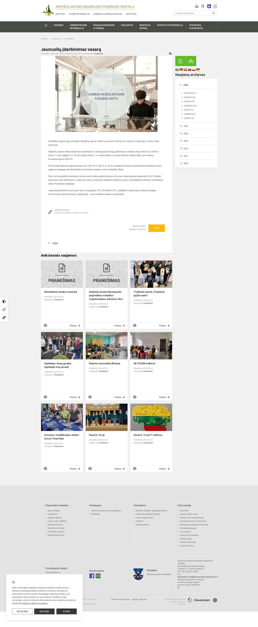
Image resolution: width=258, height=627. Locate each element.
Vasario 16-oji (97, 435)
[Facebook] (91, 575)
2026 (185, 85)
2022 (185, 148)
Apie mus (60, 14)
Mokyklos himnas (55, 525)
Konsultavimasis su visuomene (193, 521)
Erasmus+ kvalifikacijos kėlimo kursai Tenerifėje (61, 437)
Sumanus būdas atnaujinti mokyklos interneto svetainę (175, 601)
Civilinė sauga (186, 539)
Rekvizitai (131, 14)
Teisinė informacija (79, 14)
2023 (185, 141)
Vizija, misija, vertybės (57, 521)
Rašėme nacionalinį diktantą (104, 363)
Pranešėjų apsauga (188, 528)
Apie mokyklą (53, 511)
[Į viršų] (215, 600)
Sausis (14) (189, 118)
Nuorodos (184, 511)
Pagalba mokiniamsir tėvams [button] (104, 27)
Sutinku (66, 611)
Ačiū (156, 228)
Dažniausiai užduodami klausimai (194, 525)
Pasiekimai (52, 514)
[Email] (98, 575)
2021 (185, 156)
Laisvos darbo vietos (189, 514)
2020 (185, 163)
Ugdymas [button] (58, 25)
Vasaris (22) (189, 114)
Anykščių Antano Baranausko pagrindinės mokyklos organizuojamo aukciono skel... (106, 295)
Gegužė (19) (189, 101)
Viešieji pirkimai (142, 525)
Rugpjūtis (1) (190, 93)
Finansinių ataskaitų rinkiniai (148, 514)
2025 (185, 126)
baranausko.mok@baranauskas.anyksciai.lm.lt (198, 577)
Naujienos (56, 39)
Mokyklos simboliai (56, 528)
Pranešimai (69, 39)
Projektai (139, 521)
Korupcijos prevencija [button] (170, 25)
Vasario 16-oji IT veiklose (148, 435)
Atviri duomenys (187, 546)
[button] (197, 6)
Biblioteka (96, 514)
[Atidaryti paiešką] (214, 13)
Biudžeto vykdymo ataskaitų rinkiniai (151, 511)
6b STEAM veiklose (144, 363)
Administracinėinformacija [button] (78, 27)
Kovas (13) (189, 110)
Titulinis (44, 39)
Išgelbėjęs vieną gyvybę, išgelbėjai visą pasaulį (58, 365)
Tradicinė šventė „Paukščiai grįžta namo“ (149, 293)
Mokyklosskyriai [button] (144, 27)
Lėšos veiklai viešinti (144, 518)
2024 (185, 133)
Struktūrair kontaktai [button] (196, 27)
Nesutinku (44, 611)
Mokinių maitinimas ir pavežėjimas (106, 511)
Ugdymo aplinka (55, 518)
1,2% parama (185, 532)
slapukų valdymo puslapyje (35, 603)
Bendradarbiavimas (56, 535)
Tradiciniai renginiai (56, 532)
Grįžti (55, 243)
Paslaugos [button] (127, 25)
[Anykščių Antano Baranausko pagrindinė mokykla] (48, 10)
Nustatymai (22, 611)
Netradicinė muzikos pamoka (60, 291)
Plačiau (73, 325)
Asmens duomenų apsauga (107, 14)
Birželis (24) (189, 97)
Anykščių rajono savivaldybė (159, 574)
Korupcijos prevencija (189, 535)
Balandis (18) (190, 106)
